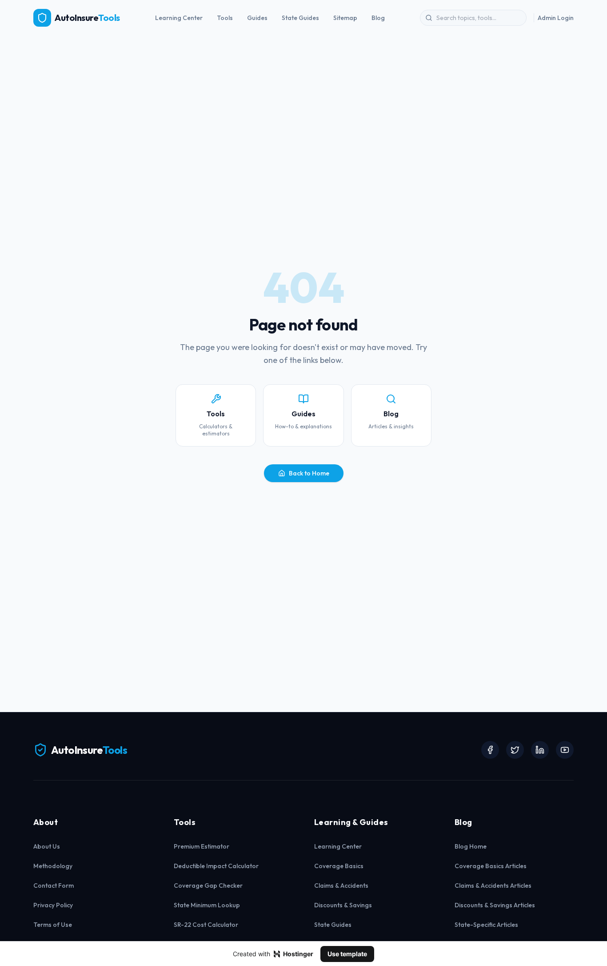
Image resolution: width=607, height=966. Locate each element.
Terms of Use (52, 925)
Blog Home (471, 846)
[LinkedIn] (540, 750)
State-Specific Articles (486, 925)
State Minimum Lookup (207, 905)
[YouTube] (565, 750)
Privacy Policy (53, 905)
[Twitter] (515, 750)
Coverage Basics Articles (491, 866)
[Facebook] (490, 750)
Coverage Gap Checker (208, 885)
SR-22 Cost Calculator (206, 925)
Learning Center (179, 18)
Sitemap (345, 18)
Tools (225, 18)
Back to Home (309, 473)
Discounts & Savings (343, 905)
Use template (347, 954)
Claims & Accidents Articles (493, 885)
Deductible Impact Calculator (216, 866)
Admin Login (556, 18)
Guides (257, 18)
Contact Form (53, 885)
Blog (378, 18)
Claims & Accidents (341, 885)
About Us (46, 846)
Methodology (52, 866)
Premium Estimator (201, 846)
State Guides (300, 18)
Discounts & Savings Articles (495, 905)
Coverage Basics (338, 866)
